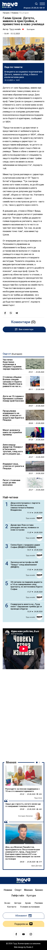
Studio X (29, 947)
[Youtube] (23, 934)
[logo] (10, 5)
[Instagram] (31, 934)
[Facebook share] (5, 313)
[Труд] (23, 880)
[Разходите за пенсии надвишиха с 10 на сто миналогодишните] (23, 775)
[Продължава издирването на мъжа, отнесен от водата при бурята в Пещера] (35, 415)
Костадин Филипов (25, 816)
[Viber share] (10, 313)
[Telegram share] (16, 313)
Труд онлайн (15, 29)
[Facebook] (16, 934)
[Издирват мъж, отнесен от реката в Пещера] (35, 466)
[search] (36, 3)
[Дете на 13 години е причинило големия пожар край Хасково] (35, 398)
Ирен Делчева (36, 866)
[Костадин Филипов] (37, 816)
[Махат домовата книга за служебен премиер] (35, 432)
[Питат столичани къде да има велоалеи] (35, 482)
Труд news (38, 798)
